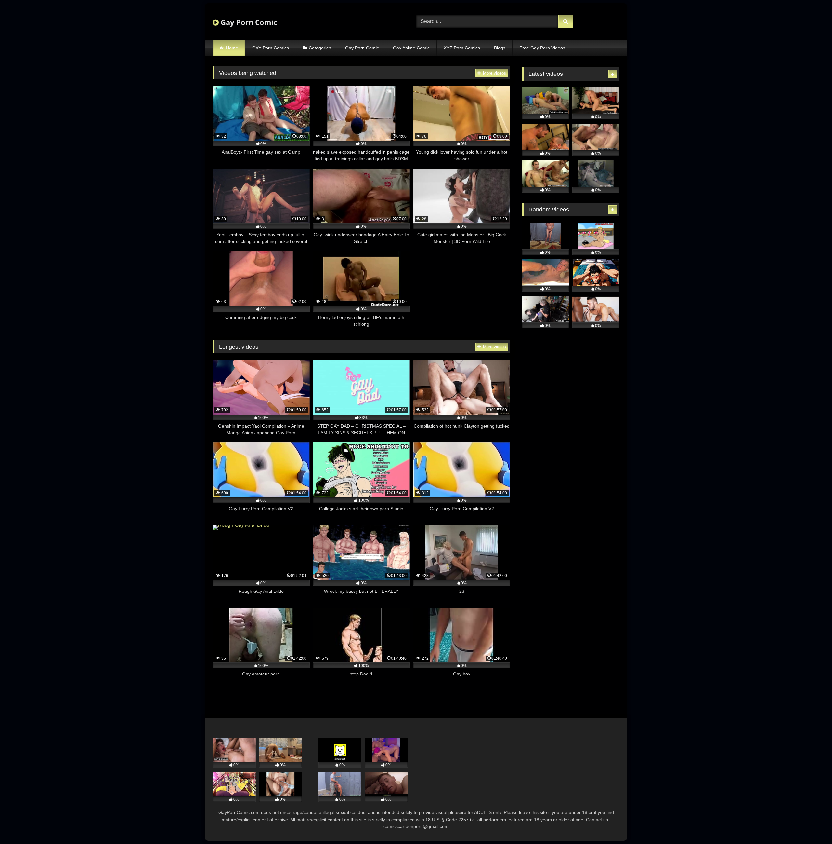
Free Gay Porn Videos (542, 47)
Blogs (499, 47)
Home (232, 47)
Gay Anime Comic (411, 47)
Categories (320, 47)
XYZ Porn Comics (462, 47)
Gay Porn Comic (248, 22)
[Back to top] (812, 824)
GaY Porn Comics (270, 47)
